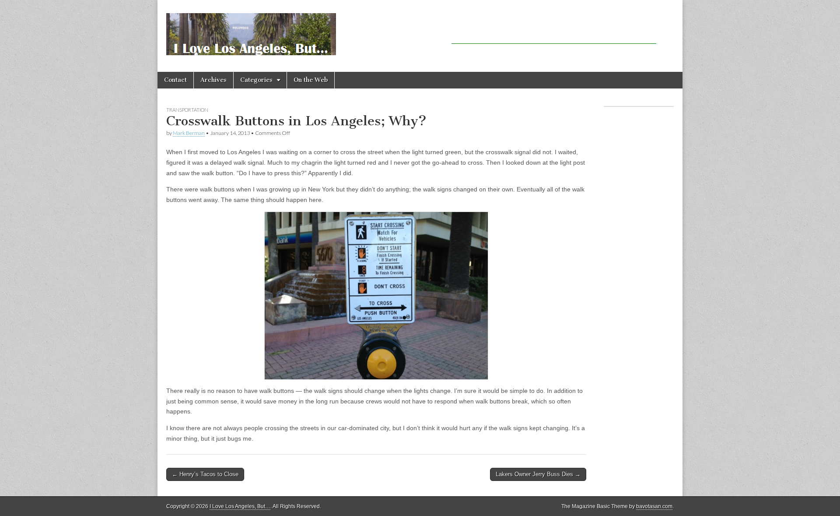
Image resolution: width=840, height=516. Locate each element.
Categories (256, 80)
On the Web (311, 80)
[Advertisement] (554, 31)
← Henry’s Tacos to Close (205, 474)
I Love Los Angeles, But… (240, 506)
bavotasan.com (654, 506)
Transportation (187, 110)
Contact (175, 80)
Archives (213, 80)
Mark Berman (189, 133)
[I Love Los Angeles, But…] (251, 29)
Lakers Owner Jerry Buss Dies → (538, 474)
